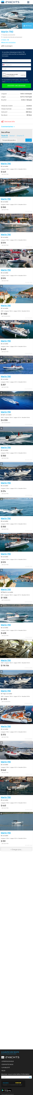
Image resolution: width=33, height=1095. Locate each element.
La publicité (6, 1067)
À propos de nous (8, 1061)
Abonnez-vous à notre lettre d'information (15, 1074)
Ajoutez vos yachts (11, 1052)
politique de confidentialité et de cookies (17, 82)
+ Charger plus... (16, 849)
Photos (29, 26)
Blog (3, 1070)
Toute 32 (4, 136)
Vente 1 (12, 136)
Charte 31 (20, 136)
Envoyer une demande (16, 86)
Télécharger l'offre (9, 121)
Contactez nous (7, 1064)
